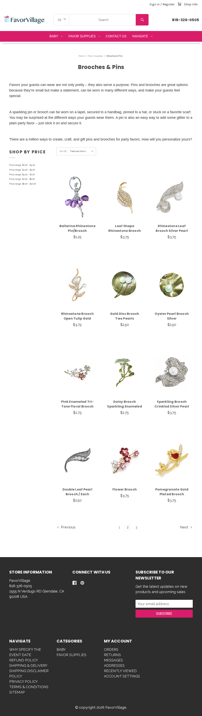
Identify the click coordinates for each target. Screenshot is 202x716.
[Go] (142, 19)
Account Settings (122, 676)
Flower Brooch (124, 489)
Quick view (77, 193)
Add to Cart (79, 203)
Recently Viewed (120, 671)
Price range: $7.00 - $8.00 (22, 179)
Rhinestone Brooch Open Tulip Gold (77, 316)
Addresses (114, 665)
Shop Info (191, 4)
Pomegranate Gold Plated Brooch (171, 491)
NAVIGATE (140, 36)
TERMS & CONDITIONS (28, 687)
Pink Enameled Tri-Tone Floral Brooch (77, 404)
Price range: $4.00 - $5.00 (22, 170)
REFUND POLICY (23, 660)
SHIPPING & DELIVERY (28, 665)
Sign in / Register (162, 4)
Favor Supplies (82, 36)
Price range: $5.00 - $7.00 (22, 174)
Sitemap (17, 692)
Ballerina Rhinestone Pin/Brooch (77, 228)
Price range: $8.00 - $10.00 (22, 184)
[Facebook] (74, 583)
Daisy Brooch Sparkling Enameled (124, 404)
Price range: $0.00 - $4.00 (22, 165)
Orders (111, 649)
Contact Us (116, 36)
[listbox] (83, 151)
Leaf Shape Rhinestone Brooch (124, 228)
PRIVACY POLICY (23, 681)
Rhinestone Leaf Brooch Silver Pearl (172, 228)
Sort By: (63, 151)
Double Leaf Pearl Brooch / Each (77, 491)
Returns (112, 655)
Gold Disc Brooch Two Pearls (124, 316)
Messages (113, 660)
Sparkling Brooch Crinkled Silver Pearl (171, 404)
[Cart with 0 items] (179, 4)
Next (184, 527)
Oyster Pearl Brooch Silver (172, 316)
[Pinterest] (82, 583)
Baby (54, 36)
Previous (68, 527)
